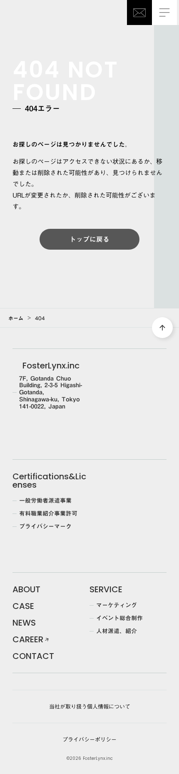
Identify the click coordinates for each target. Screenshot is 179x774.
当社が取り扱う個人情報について (89, 706)
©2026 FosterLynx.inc (90, 758)
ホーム (15, 318)
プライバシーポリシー (89, 739)
